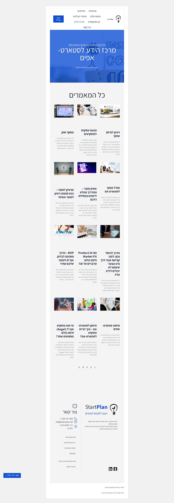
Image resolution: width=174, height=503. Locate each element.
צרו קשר (87, 27)
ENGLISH (72, 453)
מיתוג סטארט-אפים (111, 327)
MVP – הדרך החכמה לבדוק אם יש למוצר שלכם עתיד (65, 258)
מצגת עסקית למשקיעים (89, 132)
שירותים (81, 11)
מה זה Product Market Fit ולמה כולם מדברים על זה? (87, 258)
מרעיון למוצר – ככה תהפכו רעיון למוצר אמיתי (64, 193)
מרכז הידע (79, 21)
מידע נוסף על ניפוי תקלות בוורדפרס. (112, 493)
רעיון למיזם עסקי (113, 134)
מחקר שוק (67, 132)
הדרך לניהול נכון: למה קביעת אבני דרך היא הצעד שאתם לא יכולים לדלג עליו (110, 264)
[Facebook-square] (115, 469)
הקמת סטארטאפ (70, 448)
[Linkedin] (111, 469)
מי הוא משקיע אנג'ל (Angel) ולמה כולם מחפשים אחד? (65, 330)
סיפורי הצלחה (80, 16)
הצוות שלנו (95, 16)
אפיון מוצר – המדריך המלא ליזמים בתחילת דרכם (87, 194)
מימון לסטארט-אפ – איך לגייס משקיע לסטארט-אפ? (87, 330)
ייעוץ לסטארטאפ (70, 437)
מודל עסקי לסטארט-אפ (112, 189)
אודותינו (93, 11)
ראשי (96, 67)
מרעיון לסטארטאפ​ (69, 443)
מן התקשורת (94, 21)
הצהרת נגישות (70, 467)
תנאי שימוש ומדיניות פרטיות (67, 461)
